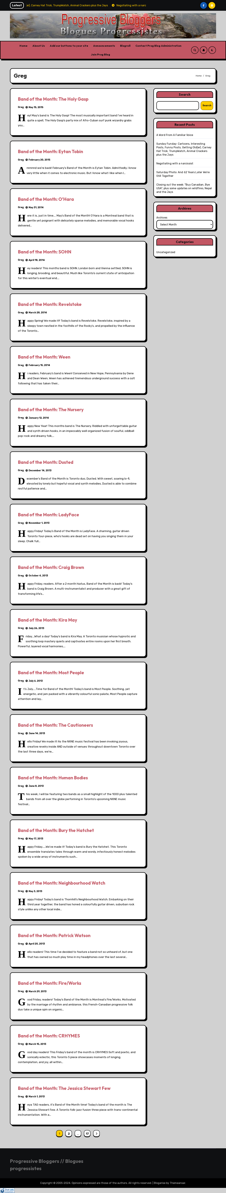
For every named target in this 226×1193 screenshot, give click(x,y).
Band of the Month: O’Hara (46, 199)
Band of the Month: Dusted (45, 462)
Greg (21, 107)
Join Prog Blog (100, 54)
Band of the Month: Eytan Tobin (50, 151)
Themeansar (177, 1183)
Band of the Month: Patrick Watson (54, 935)
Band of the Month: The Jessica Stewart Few (64, 1088)
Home (23, 45)
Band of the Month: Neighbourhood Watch (61, 883)
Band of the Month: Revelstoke (50, 304)
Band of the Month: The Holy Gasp (53, 99)
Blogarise (159, 1183)
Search (185, 94)
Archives (161, 217)
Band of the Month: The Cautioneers (55, 725)
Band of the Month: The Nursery (51, 409)
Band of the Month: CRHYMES (49, 1036)
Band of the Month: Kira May (47, 620)
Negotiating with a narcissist (174, 163)
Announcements (104, 45)
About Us (38, 45)
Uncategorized (165, 252)
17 (87, 1134)
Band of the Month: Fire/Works (49, 983)
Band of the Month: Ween (44, 357)
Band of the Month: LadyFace (48, 514)
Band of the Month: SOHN (44, 252)
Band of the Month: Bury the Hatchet (56, 830)
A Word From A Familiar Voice (174, 135)
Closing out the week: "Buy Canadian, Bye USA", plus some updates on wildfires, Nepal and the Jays (184, 188)
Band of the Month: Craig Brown (51, 567)
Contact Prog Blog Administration (158, 45)
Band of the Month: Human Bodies (53, 777)
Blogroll (125, 45)
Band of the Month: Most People (51, 672)
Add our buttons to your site (69, 45)
